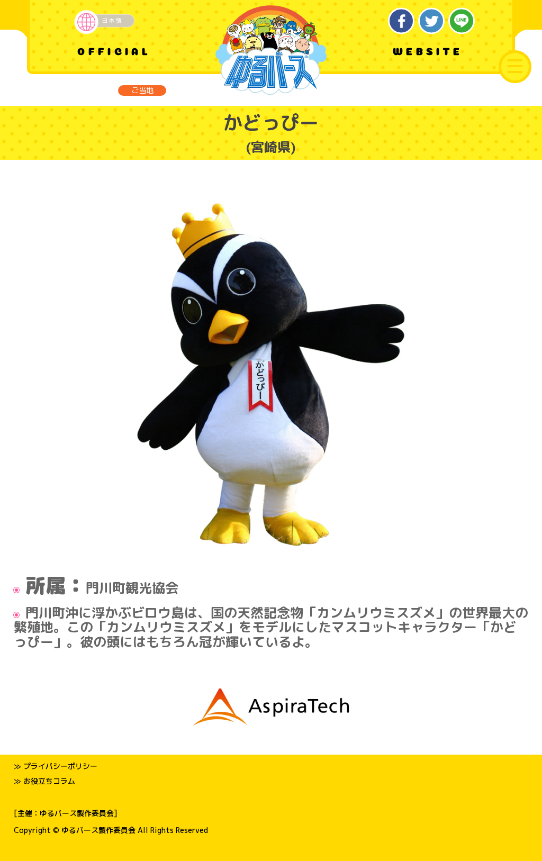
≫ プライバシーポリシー (55, 766)
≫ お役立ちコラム (44, 781)
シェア (401, 21)
